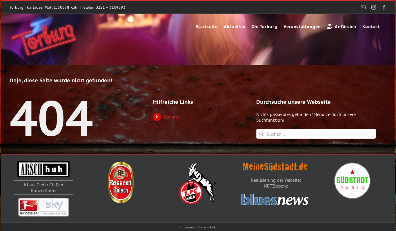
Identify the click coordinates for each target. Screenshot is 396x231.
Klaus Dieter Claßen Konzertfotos (43, 187)
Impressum (188, 227)
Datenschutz (207, 227)
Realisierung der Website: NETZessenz (276, 183)
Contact (171, 117)
